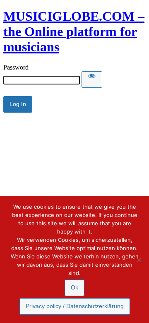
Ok (74, 287)
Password (16, 67)
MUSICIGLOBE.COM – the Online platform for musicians (73, 31)
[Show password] (92, 79)
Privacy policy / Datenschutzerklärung (75, 306)
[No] (139, 260)
